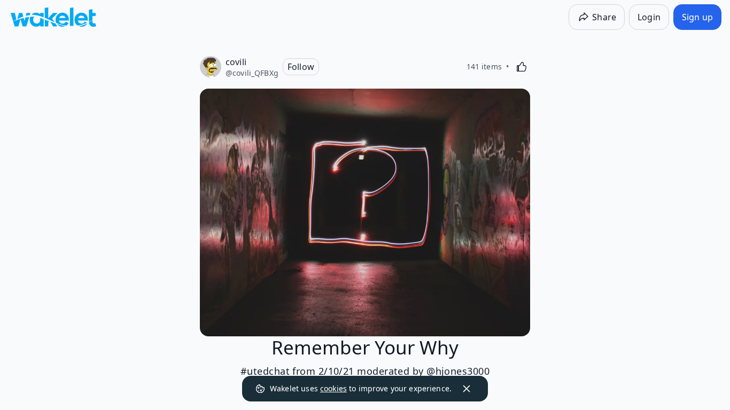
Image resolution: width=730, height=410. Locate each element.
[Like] (521, 66)
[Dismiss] (466, 388)
